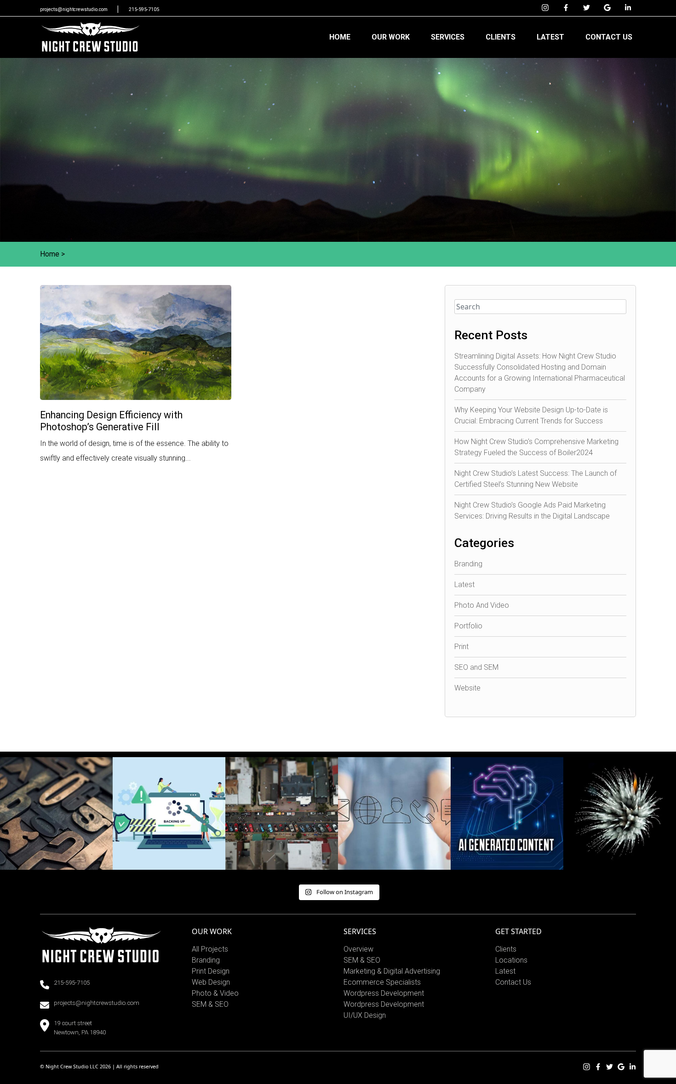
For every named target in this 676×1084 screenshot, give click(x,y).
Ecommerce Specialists (382, 982)
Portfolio (468, 626)
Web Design (211, 982)
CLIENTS (501, 37)
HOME (339, 37)
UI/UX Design (365, 1015)
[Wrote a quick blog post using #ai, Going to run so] (507, 813)
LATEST (550, 37)
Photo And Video (481, 605)
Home (49, 254)
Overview (358, 949)
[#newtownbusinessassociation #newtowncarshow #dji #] (281, 813)
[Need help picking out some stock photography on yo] (394, 813)
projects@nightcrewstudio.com (74, 9)
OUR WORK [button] (391, 37)
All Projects (210, 949)
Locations (511, 960)
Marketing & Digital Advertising (392, 971)
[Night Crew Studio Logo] (101, 944)
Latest (464, 584)
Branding (468, 563)
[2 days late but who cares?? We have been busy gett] (619, 813)
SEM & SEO (210, 1004)
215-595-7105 (144, 9)
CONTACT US (608, 37)
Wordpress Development (384, 993)
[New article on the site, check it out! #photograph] (56, 813)
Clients (505, 949)
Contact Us (513, 982)
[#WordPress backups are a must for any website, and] (169, 813)
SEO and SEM (476, 667)
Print (461, 646)
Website (467, 688)
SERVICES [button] (447, 37)
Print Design (210, 971)
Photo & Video (215, 993)
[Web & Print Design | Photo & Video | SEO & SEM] (90, 37)
